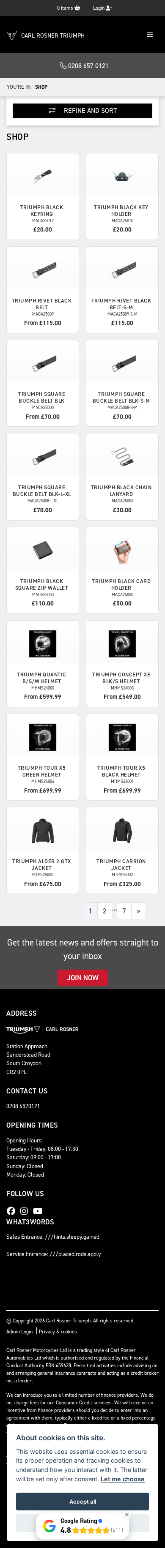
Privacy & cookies (58, 1331)
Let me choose (123, 1479)
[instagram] (26, 1211)
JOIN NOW (83, 977)
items (65, 8)
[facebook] (13, 1211)
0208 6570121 (23, 1106)
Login (99, 8)
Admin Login (19, 1331)
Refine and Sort (89, 110)
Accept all (82, 1501)
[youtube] (40, 1211)
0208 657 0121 (87, 65)
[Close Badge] (127, 1514)
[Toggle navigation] (149, 35)
